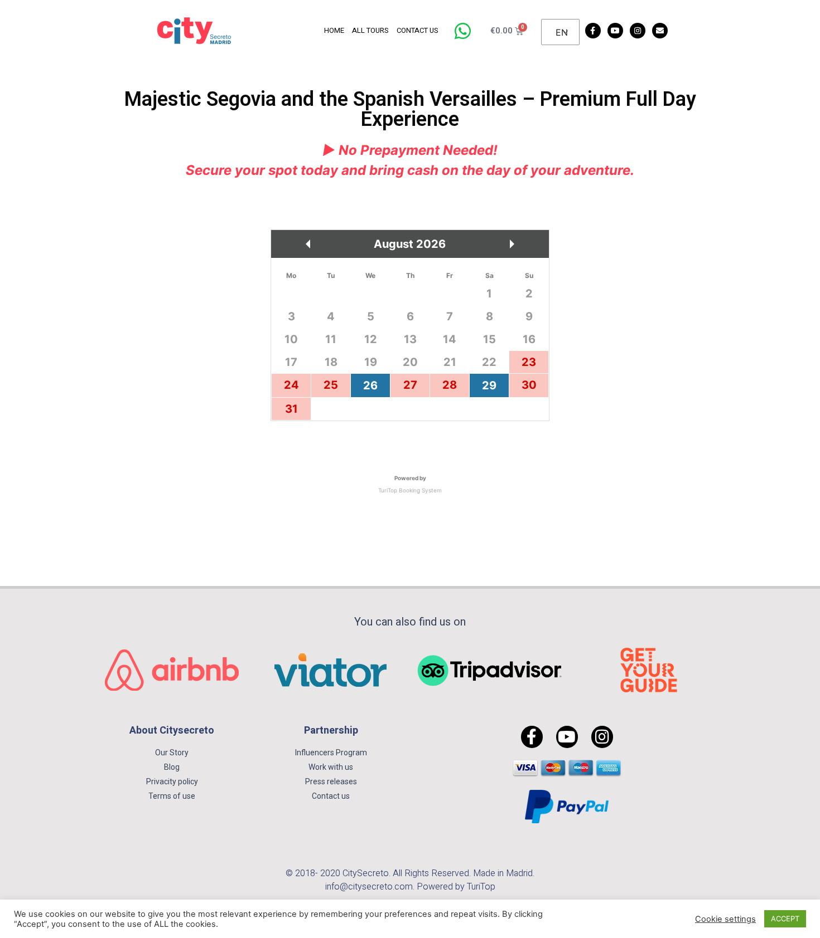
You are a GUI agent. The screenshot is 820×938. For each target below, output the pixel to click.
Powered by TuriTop (456, 886)
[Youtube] (615, 30)
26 (370, 385)
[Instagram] (637, 30)
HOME (334, 30)
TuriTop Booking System (410, 490)
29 (489, 385)
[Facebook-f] (593, 30)
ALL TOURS (370, 30)
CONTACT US (417, 30)
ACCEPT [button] (785, 918)
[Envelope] (660, 30)
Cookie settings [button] (725, 919)
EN (562, 32)
